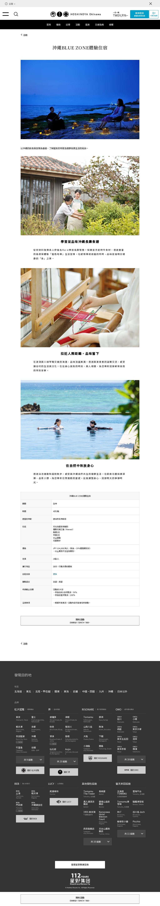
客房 (87, 24)
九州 (101, 691)
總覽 (111, 24)
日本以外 (122, 691)
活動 (78, 24)
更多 (55, 574)
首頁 (49, 24)
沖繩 (110, 691)
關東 (57, 691)
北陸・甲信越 (42, 691)
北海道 (18, 691)
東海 (66, 691)
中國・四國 (88, 691)
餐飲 (58, 24)
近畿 (75, 691)
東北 (28, 691)
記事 (68, 24)
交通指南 (99, 24)
